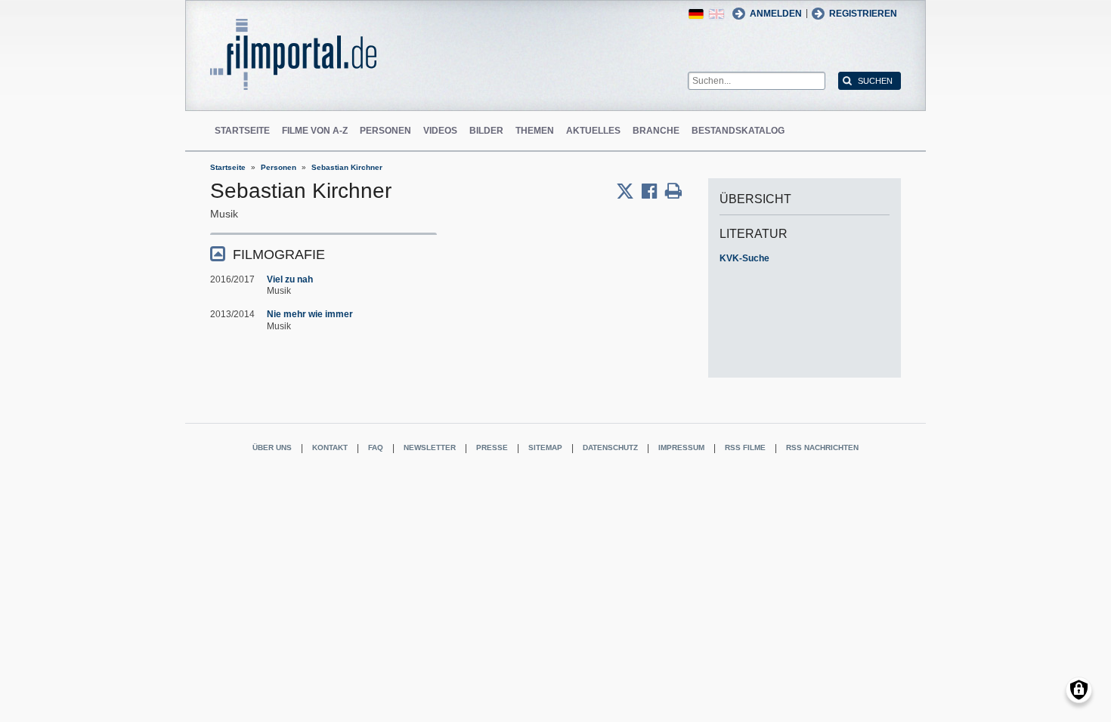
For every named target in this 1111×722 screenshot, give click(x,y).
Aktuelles (593, 130)
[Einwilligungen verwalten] (1079, 690)
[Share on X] (629, 191)
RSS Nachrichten (822, 447)
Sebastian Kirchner (346, 167)
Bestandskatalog (738, 130)
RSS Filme (745, 447)
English (716, 14)
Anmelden (776, 13)
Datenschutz (610, 447)
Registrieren (863, 13)
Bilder (486, 130)
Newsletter (430, 447)
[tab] (323, 253)
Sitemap (545, 447)
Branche (656, 130)
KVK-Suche (744, 258)
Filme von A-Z (315, 130)
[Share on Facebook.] (653, 191)
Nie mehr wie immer (310, 314)
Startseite (242, 130)
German (696, 14)
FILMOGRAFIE (279, 254)
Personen (385, 130)
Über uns (272, 447)
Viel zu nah (290, 279)
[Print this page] (673, 191)
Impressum (681, 447)
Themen (534, 130)
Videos (440, 130)
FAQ (375, 447)
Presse (492, 447)
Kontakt (330, 447)
